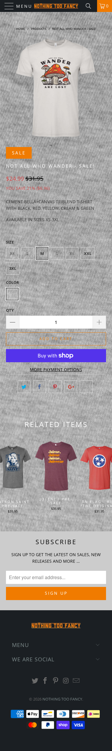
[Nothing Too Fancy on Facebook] (45, 680)
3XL (12, 268)
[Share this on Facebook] (39, 386)
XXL (87, 253)
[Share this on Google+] (70, 386)
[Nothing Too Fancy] (56, 6)
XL (72, 253)
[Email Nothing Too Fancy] (76, 680)
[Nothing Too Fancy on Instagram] (66, 680)
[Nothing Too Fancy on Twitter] (34, 680)
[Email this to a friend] (86, 386)
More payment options (56, 369)
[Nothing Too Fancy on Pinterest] (55, 680)
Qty (10, 310)
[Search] (90, 6)
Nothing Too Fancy (62, 699)
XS (12, 253)
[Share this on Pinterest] (55, 386)
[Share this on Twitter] (24, 386)
